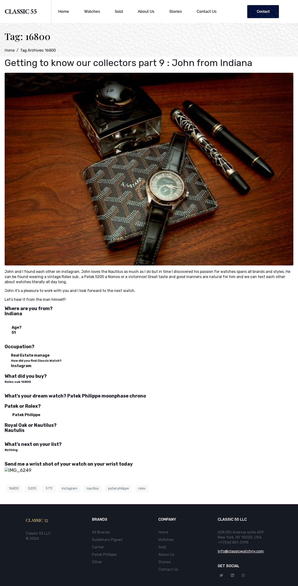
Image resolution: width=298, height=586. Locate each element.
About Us (146, 11)
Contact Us (207, 11)
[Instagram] (243, 575)
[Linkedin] (232, 575)
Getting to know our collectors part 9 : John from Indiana (128, 62)
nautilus (93, 488)
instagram (69, 488)
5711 (49, 488)
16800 (14, 488)
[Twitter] (221, 575)
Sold (119, 11)
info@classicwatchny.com (241, 551)
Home (63, 11)
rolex (142, 488)
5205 (32, 488)
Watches (92, 11)
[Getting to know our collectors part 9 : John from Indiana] (149, 169)
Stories (175, 11)
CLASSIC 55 (21, 12)
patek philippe (118, 488)
